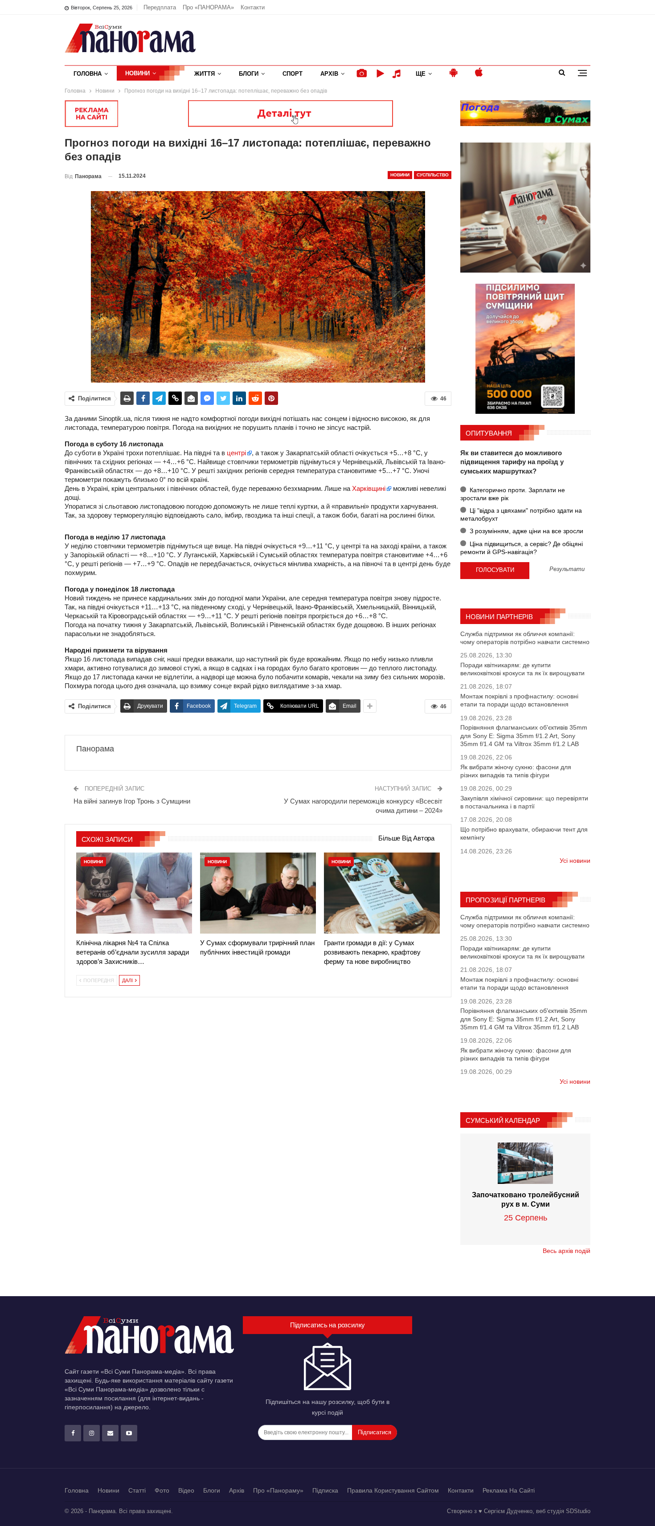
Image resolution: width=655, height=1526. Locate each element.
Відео (186, 1490)
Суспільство (433, 174)
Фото (162, 1490)
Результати (567, 569)
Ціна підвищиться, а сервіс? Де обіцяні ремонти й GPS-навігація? (521, 547)
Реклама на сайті (509, 1490)
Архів (329, 73)
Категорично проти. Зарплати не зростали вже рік (512, 494)
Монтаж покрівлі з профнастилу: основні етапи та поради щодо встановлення (519, 700)
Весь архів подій (566, 1250)
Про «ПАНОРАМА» (208, 7)
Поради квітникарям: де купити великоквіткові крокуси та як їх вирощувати (522, 669)
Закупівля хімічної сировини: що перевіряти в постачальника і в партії (524, 802)
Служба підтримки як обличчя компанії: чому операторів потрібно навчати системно (525, 637)
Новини (137, 73)
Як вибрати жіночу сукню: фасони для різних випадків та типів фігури (515, 771)
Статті (137, 1490)
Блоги (248, 73)
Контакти (253, 7)
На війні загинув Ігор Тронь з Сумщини (132, 801)
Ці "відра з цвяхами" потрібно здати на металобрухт (521, 514)
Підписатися (374, 1432)
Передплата (159, 7)
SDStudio (578, 1511)
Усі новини (575, 860)
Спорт (292, 73)
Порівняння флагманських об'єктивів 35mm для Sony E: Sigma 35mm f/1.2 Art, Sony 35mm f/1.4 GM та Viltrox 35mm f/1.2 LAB (523, 735)
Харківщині (368, 488)
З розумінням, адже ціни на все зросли (525, 531)
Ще (421, 73)
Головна (88, 73)
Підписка (325, 1490)
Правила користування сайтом (393, 1490)
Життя (204, 73)
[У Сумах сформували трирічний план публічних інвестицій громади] (258, 893)
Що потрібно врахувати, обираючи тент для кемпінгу (524, 833)
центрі (235, 453)
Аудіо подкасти (398, 74)
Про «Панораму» (278, 1490)
